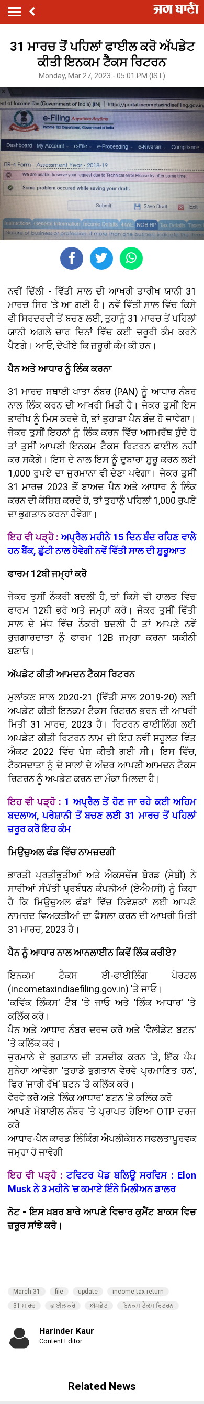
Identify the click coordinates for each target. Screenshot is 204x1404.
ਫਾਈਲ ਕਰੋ (62, 1305)
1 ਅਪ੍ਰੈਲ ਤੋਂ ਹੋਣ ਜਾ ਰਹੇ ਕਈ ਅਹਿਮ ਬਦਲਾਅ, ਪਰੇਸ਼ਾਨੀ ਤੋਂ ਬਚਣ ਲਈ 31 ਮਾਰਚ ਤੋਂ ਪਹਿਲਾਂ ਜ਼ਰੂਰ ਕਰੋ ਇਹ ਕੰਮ (102, 815)
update (88, 1291)
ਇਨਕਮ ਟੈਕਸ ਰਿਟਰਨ (148, 1305)
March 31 (26, 1291)
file (59, 1291)
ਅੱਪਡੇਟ (99, 1305)
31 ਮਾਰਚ (24, 1305)
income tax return (138, 1291)
